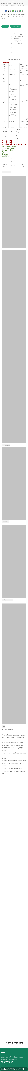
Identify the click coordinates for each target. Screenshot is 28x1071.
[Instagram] (12, 1062)
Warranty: (16, 40)
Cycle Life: (16, 42)
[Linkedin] (5, 1062)
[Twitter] (7, 1062)
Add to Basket (15, 26)
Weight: (15, 38)
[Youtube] (9, 1062)
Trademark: (16, 36)
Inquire (5, 26)
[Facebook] (2, 1062)
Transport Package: (6, 33)
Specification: (17, 33)
